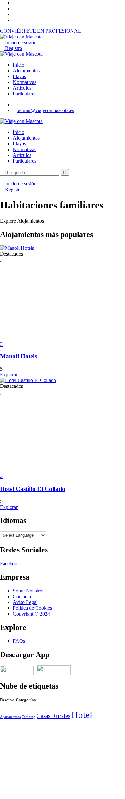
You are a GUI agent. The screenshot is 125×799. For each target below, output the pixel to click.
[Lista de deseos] (1, 259)
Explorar (9, 374)
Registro (13, 48)
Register (13, 189)
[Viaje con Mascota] (21, 121)
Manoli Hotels (18, 356)
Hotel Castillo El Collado (32, 488)
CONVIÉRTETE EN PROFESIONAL (40, 31)
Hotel (81, 715)
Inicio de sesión (20, 42)
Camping (28, 717)
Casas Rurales (53, 716)
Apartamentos (10, 717)
